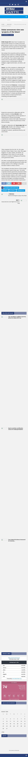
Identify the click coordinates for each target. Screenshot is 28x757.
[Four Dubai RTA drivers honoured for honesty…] (4, 646)
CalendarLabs (17, 750)
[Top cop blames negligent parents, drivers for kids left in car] (4, 423)
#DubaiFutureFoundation (11, 187)
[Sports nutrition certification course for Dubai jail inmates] (4, 535)
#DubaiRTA (5, 190)
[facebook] (10, 4)
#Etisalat (12, 190)
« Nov (2, 732)
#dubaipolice (21, 190)
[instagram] (18, 4)
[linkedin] (15, 4)
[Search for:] (14, 20)
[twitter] (12, 4)
